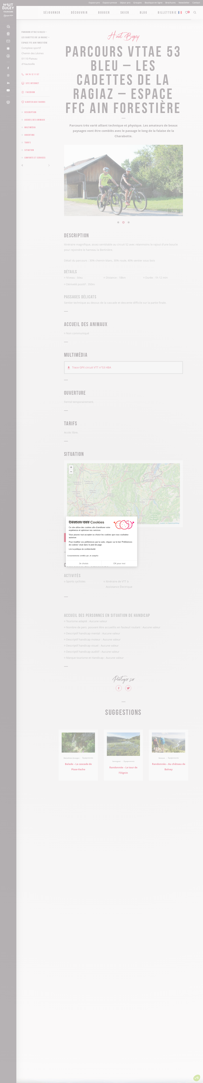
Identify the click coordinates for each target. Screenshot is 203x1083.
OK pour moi (119, 563)
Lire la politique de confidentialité (82, 549)
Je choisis (83, 563)
